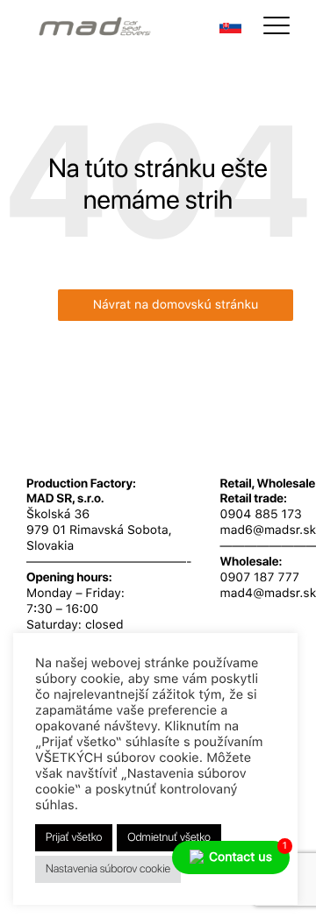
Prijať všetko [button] (74, 837)
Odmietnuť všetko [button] (169, 837)
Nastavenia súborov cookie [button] (108, 869)
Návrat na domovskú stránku (176, 305)
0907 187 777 (259, 578)
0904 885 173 (261, 515)
